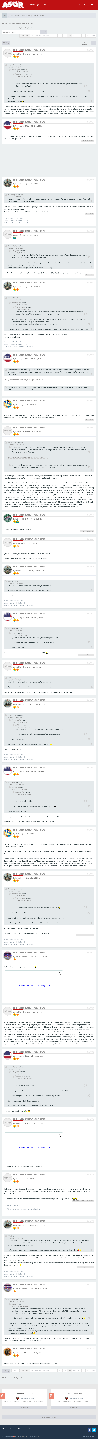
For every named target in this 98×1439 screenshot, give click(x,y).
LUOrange (85, 140)
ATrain (86, 935)
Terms (25, 1429)
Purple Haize (12, 65)
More (45, 5)
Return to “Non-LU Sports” (12, 1378)
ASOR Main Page (33, 5)
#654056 (90, 122)
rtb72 (83, 1267)
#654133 (90, 1284)
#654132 (90, 1221)
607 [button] (88, 36)
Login (92, 4)
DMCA (19, 1429)
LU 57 (86, 1267)
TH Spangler (19, 126)
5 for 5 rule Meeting (75, 1393)
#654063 (90, 282)
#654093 (90, 1052)
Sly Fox (21, 28)
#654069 (90, 539)
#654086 (90, 874)
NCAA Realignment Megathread (18, 23)
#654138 (90, 1348)
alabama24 (19, 1353)
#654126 (90, 1119)
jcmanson (14, 28)
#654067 (90, 427)
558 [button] (65, 36)
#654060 (90, 179)
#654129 (90, 1174)
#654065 (90, 400)
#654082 (90, 767)
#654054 (90, 50)
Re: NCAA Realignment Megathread (29, 50)
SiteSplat (24, 1437)
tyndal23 (18, 54)
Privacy (13, 1429)
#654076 (90, 663)
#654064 (90, 354)
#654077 (90, 700)
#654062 (90, 231)
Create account (81, 4)
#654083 (90, 829)
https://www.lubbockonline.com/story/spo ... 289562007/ (24, 380)
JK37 (86, 213)
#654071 (90, 613)
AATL (17, 235)
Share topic (84, 44)
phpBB (37, 1437)
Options (15, 1370)
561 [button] (79, 36)
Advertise (5, 1429)
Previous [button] (46, 36)
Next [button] (93, 36)
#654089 (90, 1008)
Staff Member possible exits (25, 1393)
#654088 (90, 952)
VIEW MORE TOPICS (49, 1417)
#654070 (90, 566)
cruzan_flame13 (83, 655)
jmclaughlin (16, 69)
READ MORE (24, 1407)
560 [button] (74, 36)
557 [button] (60, 36)
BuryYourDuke (30, 28)
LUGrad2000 (19, 519)
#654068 (90, 515)
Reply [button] (7, 43)
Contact (31, 1429)
